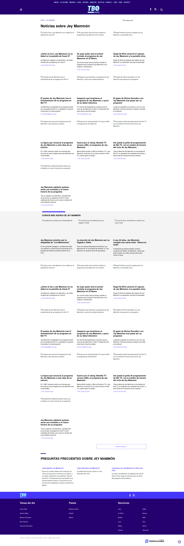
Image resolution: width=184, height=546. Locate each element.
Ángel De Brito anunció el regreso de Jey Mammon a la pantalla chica (129, 54)
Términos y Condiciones (25, 538)
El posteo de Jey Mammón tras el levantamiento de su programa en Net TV (56, 100)
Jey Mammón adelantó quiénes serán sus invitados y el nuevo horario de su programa (55, 189)
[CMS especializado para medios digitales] (147, 541)
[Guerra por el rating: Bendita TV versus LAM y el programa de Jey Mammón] (93, 129)
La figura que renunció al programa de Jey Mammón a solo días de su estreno (57, 145)
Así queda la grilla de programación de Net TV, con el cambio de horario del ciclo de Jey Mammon (129, 145)
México (71, 517)
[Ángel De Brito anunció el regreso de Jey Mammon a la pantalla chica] (130, 40)
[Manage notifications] (179, 541)
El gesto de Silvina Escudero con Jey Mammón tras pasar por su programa (128, 100)
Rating (85, 2)
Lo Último (64, 2)
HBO (115, 2)
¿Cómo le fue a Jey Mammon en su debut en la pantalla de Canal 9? (57, 54)
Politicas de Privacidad (37, 538)
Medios (72, 2)
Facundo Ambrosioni (26, 526)
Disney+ (109, 2)
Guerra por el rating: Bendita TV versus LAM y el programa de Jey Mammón (92, 145)
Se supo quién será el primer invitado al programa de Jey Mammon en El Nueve (90, 56)
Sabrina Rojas (24, 513)
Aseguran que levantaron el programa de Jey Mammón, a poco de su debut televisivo (93, 100)
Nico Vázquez (24, 522)
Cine (120, 2)
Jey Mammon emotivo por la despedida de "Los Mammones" (55, 241)
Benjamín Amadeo (25, 517)
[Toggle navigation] (20, 10)
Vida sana (146, 530)
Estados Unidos (73, 509)
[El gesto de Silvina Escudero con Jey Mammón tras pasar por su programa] (130, 85)
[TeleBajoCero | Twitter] (155, 9)
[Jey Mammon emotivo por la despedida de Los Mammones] (57, 228)
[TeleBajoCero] (55, 495)
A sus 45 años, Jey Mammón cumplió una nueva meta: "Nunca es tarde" (129, 242)
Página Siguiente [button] (122, 446)
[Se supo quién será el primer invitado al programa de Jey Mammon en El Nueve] (93, 40)
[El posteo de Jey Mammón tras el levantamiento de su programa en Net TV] (57, 85)
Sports (127, 2)
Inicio (56, 2)
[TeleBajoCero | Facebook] (151, 9)
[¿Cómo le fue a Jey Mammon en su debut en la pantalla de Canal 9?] (57, 40)
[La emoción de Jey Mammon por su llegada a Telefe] (93, 228)
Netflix (101, 2)
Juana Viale (23, 509)
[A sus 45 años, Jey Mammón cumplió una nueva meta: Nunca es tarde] (130, 228)
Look (79, 2)
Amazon (93, 2)
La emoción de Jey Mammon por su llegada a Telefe (93, 241)
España (71, 513)
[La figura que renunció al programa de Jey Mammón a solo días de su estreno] (57, 129)
